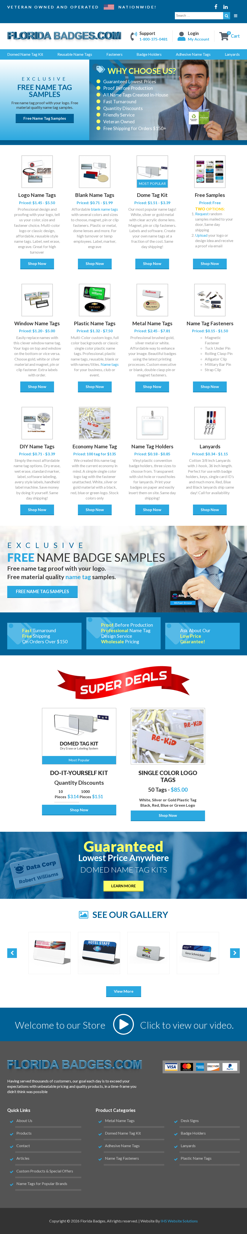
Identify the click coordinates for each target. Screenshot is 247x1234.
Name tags (110, 364)
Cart (235, 36)
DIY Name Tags (37, 446)
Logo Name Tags (37, 195)
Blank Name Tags (94, 195)
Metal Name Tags (152, 323)
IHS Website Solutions (179, 1221)
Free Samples (210, 195)
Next (235, 953)
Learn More (123, 885)
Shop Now (37, 263)
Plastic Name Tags (95, 323)
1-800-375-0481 (153, 39)
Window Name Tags (37, 323)
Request (202, 213)
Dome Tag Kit (152, 195)
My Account (198, 39)
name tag (78, 576)
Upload (201, 235)
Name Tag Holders (152, 446)
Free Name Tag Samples (44, 118)
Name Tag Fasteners (209, 323)
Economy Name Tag (94, 446)
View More (123, 991)
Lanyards (209, 446)
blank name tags (104, 209)
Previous (12, 953)
